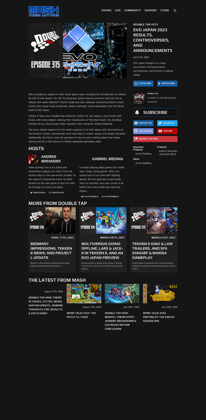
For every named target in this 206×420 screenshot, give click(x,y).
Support (151, 10)
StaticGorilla (91, 196)
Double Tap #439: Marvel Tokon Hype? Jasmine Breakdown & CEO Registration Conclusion (120, 320)
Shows (106, 10)
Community (132, 10)
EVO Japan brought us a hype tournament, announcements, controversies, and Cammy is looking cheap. (153, 69)
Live (118, 10)
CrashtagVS (39, 192)
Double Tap (152, 94)
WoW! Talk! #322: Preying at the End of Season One (159, 316)
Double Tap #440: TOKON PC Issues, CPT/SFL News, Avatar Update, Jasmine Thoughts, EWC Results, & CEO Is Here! (45, 305)
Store (164, 10)
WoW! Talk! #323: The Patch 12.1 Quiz (81, 314)
